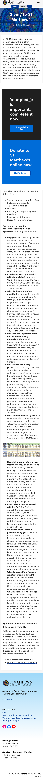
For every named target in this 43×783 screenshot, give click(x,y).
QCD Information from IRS (20, 659)
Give (4, 712)
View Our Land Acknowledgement (19, 718)
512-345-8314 (9, 699)
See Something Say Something (17, 715)
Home (11, 25)
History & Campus (11, 720)
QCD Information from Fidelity (22, 662)
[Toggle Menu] (38, 2)
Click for (21, 128)
